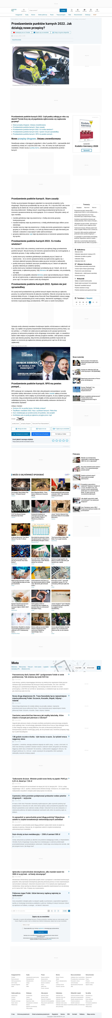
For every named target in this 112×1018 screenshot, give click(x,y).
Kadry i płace (14, 981)
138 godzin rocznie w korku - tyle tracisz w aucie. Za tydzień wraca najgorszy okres (85, 224)
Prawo (52, 14)
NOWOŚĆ (86, 144)
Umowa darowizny (80, 275)
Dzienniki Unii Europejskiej (47, 979)
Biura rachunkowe (76, 953)
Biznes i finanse (60, 955)
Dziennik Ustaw (45, 974)
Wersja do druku (22, 407)
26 (83, 302)
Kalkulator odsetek (60, 979)
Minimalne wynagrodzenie (77, 976)
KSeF (94, 14)
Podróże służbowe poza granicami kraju (85, 290)
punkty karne (34, 148)
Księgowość (19, 14)
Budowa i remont (90, 961)
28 (90, 302)
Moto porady (22, 645)
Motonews (14, 645)
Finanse (88, 959)
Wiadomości (89, 955)
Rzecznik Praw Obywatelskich (41, 402)
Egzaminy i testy (30, 979)
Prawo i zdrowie (45, 966)
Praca (42, 963)
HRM (27, 965)
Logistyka (45, 645)
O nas (13, 993)
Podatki (13, 955)
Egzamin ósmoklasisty (31, 985)
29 (93, 302)
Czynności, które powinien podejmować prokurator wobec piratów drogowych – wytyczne (85, 233)
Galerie (60, 645)
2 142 (64, 889)
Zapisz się (41, 910)
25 (80, 302)
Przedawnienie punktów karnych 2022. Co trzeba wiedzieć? (33, 129)
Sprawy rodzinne (45, 955)
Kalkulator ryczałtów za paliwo (83, 256)
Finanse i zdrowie (60, 965)
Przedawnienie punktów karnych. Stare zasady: (29, 127)
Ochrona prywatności (23, 993)
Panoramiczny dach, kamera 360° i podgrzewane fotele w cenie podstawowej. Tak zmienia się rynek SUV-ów (85, 211)
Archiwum (88, 976)
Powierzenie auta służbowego (83, 271)
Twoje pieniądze (61, 14)
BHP (27, 963)
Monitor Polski (44, 976)
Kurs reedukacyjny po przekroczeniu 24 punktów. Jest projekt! (34, 391)
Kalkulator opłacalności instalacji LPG (85, 254)
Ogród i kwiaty (89, 963)
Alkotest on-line (26, 647)
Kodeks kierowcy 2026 (86, 146)
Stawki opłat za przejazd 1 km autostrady (86, 283)
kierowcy (40, 253)
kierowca (43, 249)
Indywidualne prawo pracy (32, 955)
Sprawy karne (44, 957)
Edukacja (87, 14)
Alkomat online (79, 252)
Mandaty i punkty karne (46, 19)
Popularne (79, 207)
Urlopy (27, 961)
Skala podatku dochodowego (78, 983)
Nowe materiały (78, 357)
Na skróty (88, 971)
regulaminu (41, 907)
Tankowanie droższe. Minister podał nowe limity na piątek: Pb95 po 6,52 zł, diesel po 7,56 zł (85, 228)
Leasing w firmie (60, 963)
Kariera (63, 993)
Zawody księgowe (15, 963)
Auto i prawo (27, 19)
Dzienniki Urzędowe (46, 977)
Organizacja (14, 974)
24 (76, 302)
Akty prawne (44, 971)
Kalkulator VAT (59, 977)
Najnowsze (86, 207)
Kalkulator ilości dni (80, 261)
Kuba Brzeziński (16, 39)
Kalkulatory (81, 250)
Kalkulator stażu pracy (61, 981)
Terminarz (80, 298)
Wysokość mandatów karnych (83, 285)
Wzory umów (89, 979)
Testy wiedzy (29, 987)
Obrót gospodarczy (16, 959)
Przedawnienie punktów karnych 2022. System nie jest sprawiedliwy (36, 132)
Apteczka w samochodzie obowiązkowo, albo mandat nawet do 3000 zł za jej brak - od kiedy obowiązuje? (85, 241)
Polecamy (76, 454)
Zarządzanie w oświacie (32, 981)
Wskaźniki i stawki (76, 971)
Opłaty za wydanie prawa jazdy (83, 281)
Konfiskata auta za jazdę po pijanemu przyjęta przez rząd (32, 394)
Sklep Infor (43, 965)
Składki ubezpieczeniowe (77, 977)
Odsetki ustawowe (75, 981)
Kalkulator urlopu (79, 258)
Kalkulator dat (59, 974)
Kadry (26, 14)
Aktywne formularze (84, 264)
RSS (68, 993)
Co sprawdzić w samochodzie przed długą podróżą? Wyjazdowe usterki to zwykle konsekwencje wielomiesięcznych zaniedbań (85, 237)
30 (96, 302)
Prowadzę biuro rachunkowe (78, 957)
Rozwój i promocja (15, 979)
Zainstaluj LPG (16, 647)
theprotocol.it (89, 983)
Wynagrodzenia (30, 957)
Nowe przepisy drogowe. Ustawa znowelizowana (29, 125)
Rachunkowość (15, 957)
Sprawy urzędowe (45, 961)
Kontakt (74, 993)
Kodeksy (43, 983)
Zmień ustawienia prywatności (40, 993)
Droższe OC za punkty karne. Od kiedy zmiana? (29, 387)
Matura (28, 983)
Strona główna (14, 19)
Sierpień (89, 298)
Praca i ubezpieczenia (61, 959)
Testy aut (30, 645)
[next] (69, 889)
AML (72, 965)
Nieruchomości (78, 14)
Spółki (57, 957)
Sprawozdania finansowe (77, 963)
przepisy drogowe (27, 138)
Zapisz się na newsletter (62, 407)
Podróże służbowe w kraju (82, 287)
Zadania (13, 977)
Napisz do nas (42, 407)
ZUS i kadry (14, 961)
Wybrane (94, 207)
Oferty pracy (89, 985)
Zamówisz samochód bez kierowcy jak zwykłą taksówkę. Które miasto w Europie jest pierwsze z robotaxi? (85, 220)
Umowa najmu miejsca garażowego (84, 268)
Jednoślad (53, 645)
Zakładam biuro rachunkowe (78, 955)
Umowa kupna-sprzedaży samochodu (85, 266)
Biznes (33, 14)
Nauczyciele (29, 977)
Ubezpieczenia (29, 959)
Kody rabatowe (89, 977)
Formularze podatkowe (91, 981)
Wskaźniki (80, 279)
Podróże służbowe (75, 979)
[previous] (49, 889)
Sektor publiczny (42, 14)
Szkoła (27, 976)
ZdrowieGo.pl (89, 974)
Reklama (82, 993)
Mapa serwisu (91, 993)
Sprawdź (87, 150)
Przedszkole (29, 974)
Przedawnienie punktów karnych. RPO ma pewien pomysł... (33, 134)
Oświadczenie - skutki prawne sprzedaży (86, 273)
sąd (31, 213)
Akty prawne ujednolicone (47, 981)
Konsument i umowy (46, 959)
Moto (69, 14)
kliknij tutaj (49, 917)
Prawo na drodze (35, 19)
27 (86, 302)
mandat (51, 372)
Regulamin (55, 993)
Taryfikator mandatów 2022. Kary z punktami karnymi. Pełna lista (35, 389)
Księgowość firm (15, 953)
